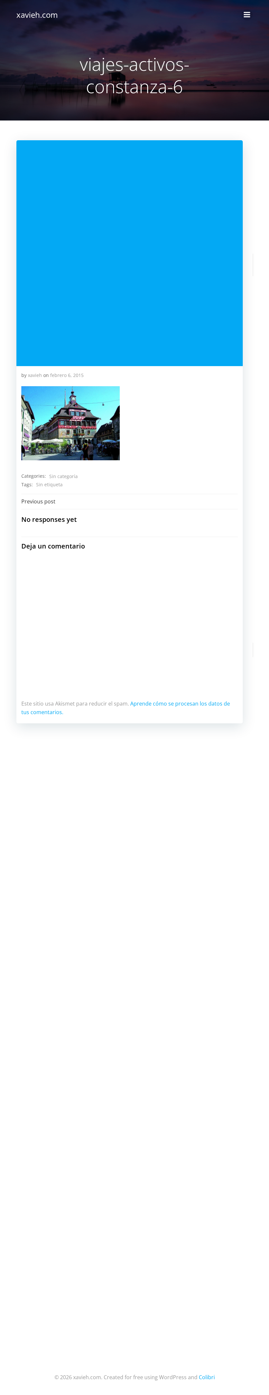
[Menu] (247, 14)
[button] (70, 423)
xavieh (35, 375)
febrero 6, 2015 (67, 375)
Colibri (207, 1377)
